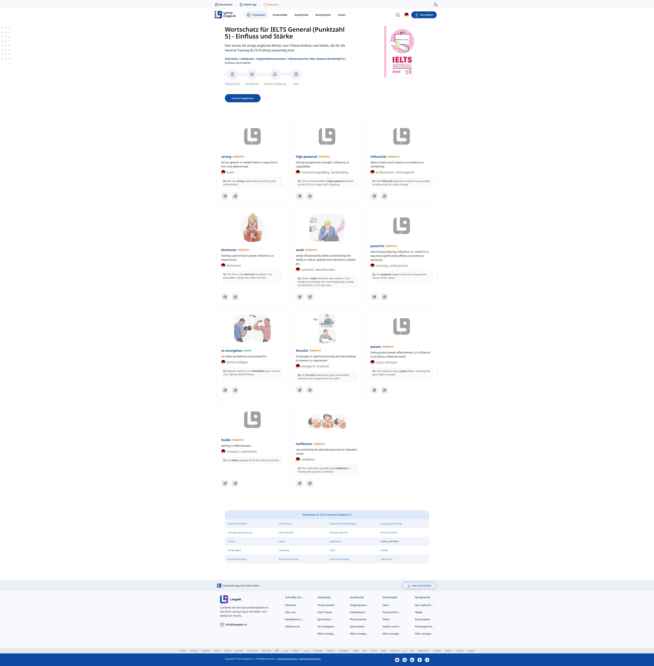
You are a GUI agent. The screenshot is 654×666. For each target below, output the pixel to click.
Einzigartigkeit (234, 550)
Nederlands (423, 650)
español (206, 650)
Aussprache (422, 597)
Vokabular (247, 58)
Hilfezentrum (292, 626)
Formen (231, 541)
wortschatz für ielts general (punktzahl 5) (317, 58)
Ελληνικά (395, 650)
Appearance (386, 559)
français (194, 650)
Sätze (386, 605)
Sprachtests (324, 619)
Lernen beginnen (243, 98)
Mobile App (250, 4)
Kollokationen (357, 612)
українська (252, 650)
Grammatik (390, 597)
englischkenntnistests (271, 58)
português (343, 650)
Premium (273, 4)
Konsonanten (422, 619)
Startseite (231, 58)
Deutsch (331, 650)
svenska (437, 650)
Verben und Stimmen (392, 626)
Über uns (290, 612)
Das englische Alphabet (424, 605)
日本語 (356, 650)
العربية (285, 650)
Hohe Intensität (286, 532)
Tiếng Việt (266, 650)
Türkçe (217, 650)
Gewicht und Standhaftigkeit (343, 523)
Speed (282, 541)
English (183, 650)
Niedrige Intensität (338, 532)
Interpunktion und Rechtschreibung (392, 612)
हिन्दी (277, 650)
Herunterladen (421, 585)
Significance (335, 541)
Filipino (295, 650)
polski (384, 650)
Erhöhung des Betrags (391, 523)
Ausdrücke (357, 597)
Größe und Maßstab (237, 523)
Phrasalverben (358, 619)
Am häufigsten (326, 626)
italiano (227, 650)
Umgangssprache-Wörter (359, 605)
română (459, 650)
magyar (471, 650)
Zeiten (386, 619)
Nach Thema (325, 612)
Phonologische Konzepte (424, 626)
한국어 (374, 650)
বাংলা (412, 650)
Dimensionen (285, 523)
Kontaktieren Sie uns (294, 619)
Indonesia (318, 650)
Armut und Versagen (339, 559)
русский (239, 650)
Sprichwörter (357, 626)
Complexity (284, 550)
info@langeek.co (236, 624)
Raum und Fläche (389, 532)
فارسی (306, 650)
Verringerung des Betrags (240, 532)
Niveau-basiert (326, 605)
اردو (405, 650)
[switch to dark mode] (436, 4)
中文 (365, 650)
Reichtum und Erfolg (288, 559)
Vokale (418, 612)
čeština (448, 650)
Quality (384, 550)
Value (332, 550)
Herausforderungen (237, 559)
